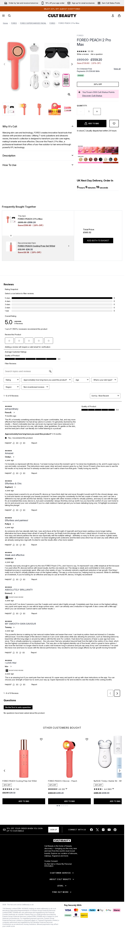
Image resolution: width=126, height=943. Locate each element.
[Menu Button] (3, 15)
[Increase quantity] (97, 111)
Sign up (53, 830)
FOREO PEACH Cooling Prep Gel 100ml (19, 781)
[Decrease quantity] (81, 111)
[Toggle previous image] (4, 64)
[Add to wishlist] (114, 123)
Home (5, 23)
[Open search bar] (9, 15)
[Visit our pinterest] (115, 830)
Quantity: (82, 106)
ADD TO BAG (24, 801)
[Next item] (120, 771)
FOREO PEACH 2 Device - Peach (62, 781)
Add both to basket (98, 240)
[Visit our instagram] (103, 830)
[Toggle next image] (72, 64)
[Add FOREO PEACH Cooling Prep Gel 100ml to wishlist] (41, 739)
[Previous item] (4, 771)
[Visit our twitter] (97, 830)
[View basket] (119, 15)
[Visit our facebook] (91, 830)
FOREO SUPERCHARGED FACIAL (33, 23)
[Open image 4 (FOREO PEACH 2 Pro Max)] (54, 109)
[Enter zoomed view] (69, 94)
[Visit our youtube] (109, 830)
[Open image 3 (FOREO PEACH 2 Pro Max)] (39, 109)
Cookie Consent (51, 861)
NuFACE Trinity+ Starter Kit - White (109, 781)
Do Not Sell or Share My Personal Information (58, 865)
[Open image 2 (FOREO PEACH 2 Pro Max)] (24, 109)
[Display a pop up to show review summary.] (66, 789)
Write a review (83, 54)
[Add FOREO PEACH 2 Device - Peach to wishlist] (87, 739)
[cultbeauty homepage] (62, 15)
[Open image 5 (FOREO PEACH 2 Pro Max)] (70, 109)
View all (117, 69)
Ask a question (97, 54)
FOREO (14, 23)
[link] (113, 15)
